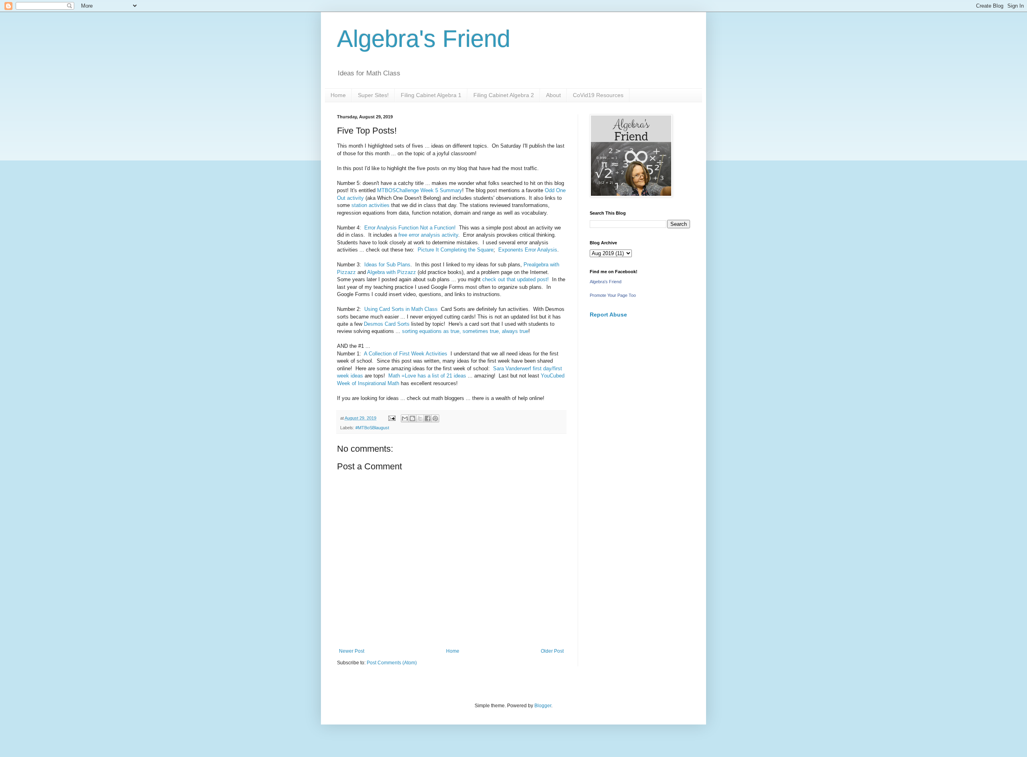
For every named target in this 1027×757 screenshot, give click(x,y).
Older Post (552, 651)
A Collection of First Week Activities (405, 354)
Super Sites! (373, 95)
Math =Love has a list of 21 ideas (427, 376)
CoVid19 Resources (598, 95)
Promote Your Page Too (613, 295)
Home (338, 95)
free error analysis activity (428, 235)
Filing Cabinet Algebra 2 (503, 95)
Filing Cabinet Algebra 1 (431, 95)
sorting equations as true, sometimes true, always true (465, 331)
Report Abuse (608, 314)
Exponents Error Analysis (527, 250)
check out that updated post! (515, 279)
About (553, 95)
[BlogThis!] (412, 418)
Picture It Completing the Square (455, 250)
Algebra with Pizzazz (392, 272)
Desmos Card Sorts (386, 324)
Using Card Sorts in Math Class (401, 309)
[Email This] (405, 418)
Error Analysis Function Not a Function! (409, 228)
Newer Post (351, 651)
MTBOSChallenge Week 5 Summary (419, 190)
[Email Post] (391, 418)
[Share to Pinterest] (435, 418)
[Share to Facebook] (428, 418)
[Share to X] (420, 418)
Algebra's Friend (423, 38)
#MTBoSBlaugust (372, 427)
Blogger (542, 705)
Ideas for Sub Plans (387, 265)
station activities (371, 205)
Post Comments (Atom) (392, 663)
